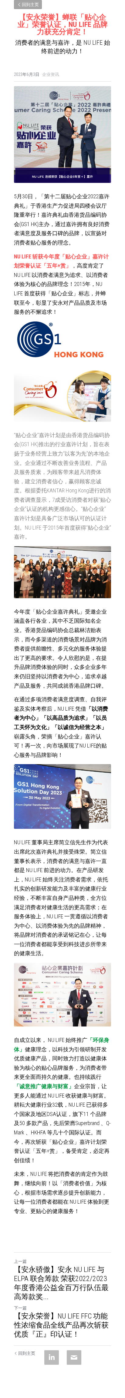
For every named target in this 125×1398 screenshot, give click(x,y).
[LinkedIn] (51, 1357)
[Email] (74, 1357)
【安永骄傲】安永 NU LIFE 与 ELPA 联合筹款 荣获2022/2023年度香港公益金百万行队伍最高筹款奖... (61, 1283)
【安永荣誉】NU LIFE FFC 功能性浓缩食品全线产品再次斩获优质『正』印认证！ (61, 1325)
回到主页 (30, 4)
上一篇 (20, 1261)
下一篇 (20, 1308)
